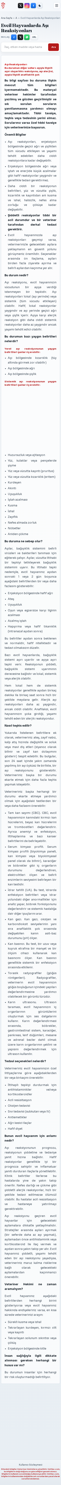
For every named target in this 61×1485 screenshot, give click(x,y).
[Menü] (56, 5)
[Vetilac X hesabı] (20, 5)
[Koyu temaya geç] (39, 5)
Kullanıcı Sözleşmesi (30, 1464)
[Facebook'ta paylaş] (14, 37)
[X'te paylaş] (20, 37)
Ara (53, 47)
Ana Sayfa (6, 18)
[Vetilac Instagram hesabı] (27, 5)
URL (34, 37)
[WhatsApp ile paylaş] (27, 37)
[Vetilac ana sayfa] (3, 5)
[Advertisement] (26, 420)
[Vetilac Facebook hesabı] (33, 5)
